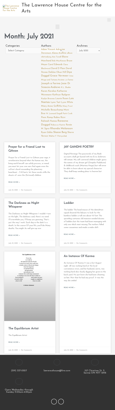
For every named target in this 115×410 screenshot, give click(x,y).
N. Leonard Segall (54, 114)
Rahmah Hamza (49, 121)
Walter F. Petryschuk (58, 136)
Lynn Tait (55, 102)
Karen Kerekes (48, 91)
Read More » (14, 182)
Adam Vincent (48, 49)
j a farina (69, 80)
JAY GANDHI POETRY (79, 146)
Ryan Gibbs (47, 132)
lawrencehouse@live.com (57, 371)
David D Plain (58, 68)
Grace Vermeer (59, 75)
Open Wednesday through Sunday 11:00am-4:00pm (19, 391)
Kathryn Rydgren (61, 95)
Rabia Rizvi (59, 117)
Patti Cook (67, 114)
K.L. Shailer (66, 87)
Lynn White (67, 102)
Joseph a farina (50, 83)
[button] (109, 20)
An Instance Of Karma (79, 256)
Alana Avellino (59, 53)
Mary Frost (68, 106)
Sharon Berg (60, 132)
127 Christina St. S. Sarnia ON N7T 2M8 (95, 372)
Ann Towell (56, 57)
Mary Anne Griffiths (51, 106)
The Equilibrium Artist (23, 328)
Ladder (69, 203)
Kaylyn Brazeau (48, 99)
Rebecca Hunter (58, 125)
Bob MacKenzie (59, 61)
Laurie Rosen (61, 98)
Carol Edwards (55, 64)
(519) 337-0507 (19, 371)
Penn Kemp (47, 117)
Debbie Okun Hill (57, 72)
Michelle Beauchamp (52, 110)
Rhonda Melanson (61, 128)
